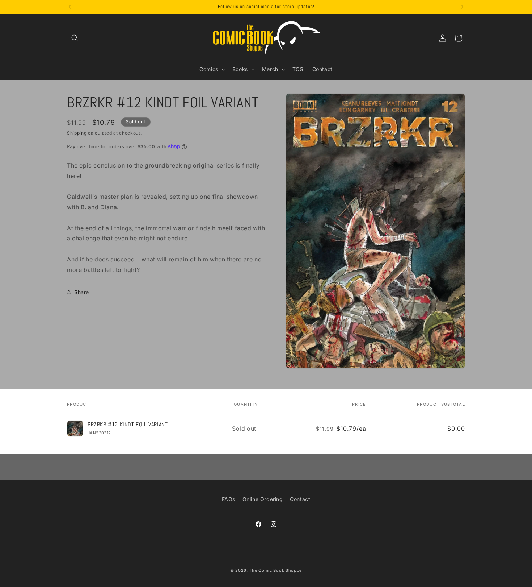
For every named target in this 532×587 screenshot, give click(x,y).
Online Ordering (262, 499)
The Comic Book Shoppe (275, 570)
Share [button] (81, 292)
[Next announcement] (462, 7)
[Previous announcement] (69, 7)
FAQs (228, 499)
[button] (75, 38)
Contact (300, 499)
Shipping (77, 133)
